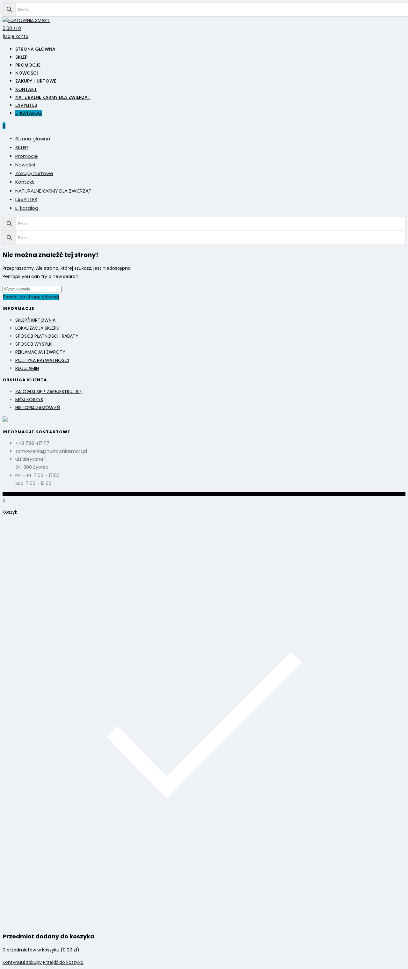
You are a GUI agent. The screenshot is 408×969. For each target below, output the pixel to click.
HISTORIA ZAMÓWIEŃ (37, 407)
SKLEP (21, 147)
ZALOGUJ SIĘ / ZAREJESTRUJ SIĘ (48, 391)
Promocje (26, 156)
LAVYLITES (26, 199)
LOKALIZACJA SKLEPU (37, 328)
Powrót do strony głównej (31, 297)
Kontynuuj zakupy (22, 962)
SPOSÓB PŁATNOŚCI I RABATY (46, 336)
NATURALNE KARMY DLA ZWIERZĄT (53, 190)
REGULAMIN (27, 368)
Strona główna (32, 138)
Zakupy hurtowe (34, 173)
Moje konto (16, 36)
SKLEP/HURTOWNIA (35, 320)
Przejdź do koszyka (63, 962)
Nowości (25, 164)
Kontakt (24, 182)
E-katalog (26, 208)
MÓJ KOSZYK (29, 399)
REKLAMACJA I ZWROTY (40, 352)
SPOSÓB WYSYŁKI (34, 344)
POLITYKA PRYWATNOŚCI (42, 360)
